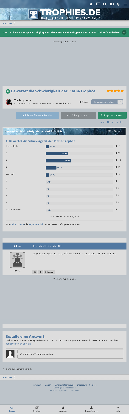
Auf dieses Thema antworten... (38, 354)
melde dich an (17, 224)
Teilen (84, 102)
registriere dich (36, 224)
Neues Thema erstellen (111, 122)
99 (118, 152)
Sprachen (37, 385)
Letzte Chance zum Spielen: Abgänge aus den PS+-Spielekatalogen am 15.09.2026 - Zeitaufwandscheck (62, 32)
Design (48, 385)
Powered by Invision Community (64, 390)
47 (118, 167)
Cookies (92, 385)
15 (118, 174)
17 (118, 145)
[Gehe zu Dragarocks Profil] (9, 101)
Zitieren (49, 272)
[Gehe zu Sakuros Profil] (17, 260)
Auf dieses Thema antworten (37, 115)
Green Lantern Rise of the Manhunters (51, 103)
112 (119, 160)
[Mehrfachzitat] (40, 272)
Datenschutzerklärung (64, 385)
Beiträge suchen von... (112, 115)
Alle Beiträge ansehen (78, 115)
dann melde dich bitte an (18, 343)
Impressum (82, 385)
